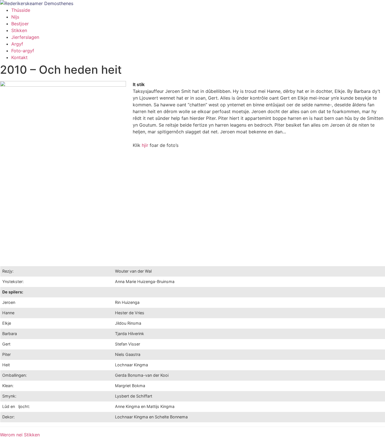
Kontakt (19, 57)
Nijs (15, 17)
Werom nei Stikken (20, 434)
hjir (145, 145)
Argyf (17, 44)
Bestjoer (20, 23)
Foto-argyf (22, 50)
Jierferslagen (25, 37)
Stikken (19, 30)
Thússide (20, 10)
